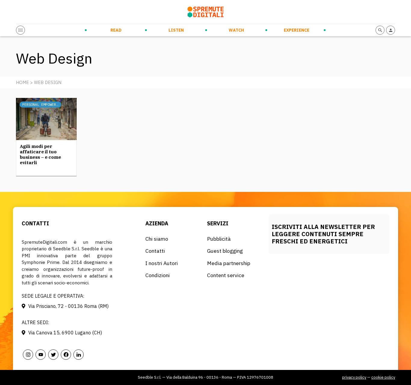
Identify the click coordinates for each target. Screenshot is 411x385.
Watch (236, 30)
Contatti (155, 250)
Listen (176, 30)
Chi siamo (156, 238)
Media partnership (228, 263)
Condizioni (157, 275)
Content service (225, 275)
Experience (296, 30)
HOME (22, 82)
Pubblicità (219, 238)
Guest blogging (225, 250)
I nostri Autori (161, 263)
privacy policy (354, 377)
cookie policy (383, 377)
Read (116, 30)
